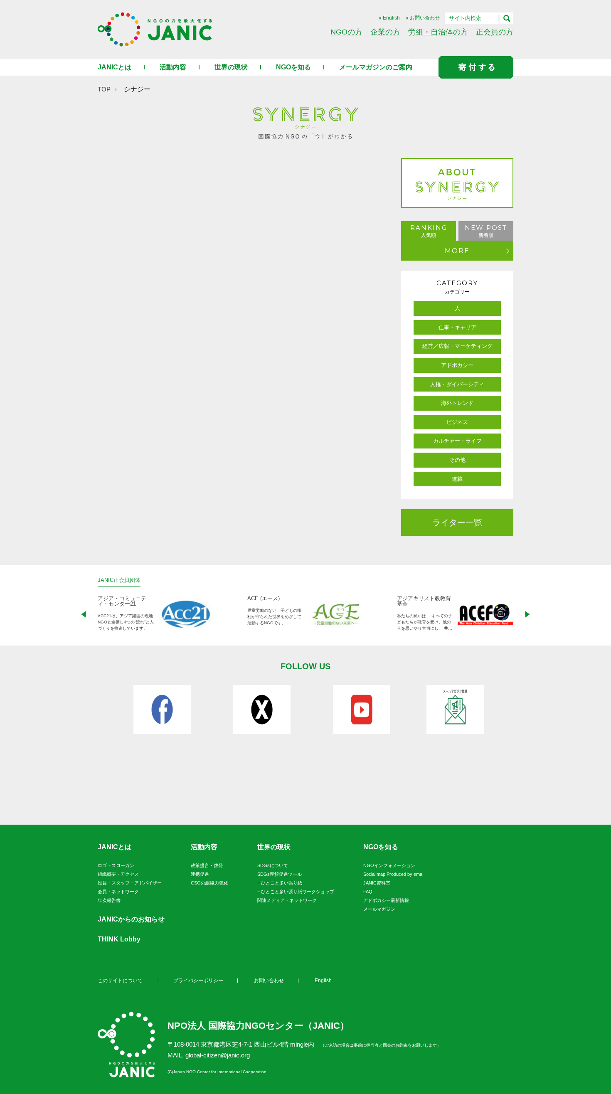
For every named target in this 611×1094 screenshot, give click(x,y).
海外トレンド (457, 403)
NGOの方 (346, 32)
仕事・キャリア (457, 327)
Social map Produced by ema (392, 874)
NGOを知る (293, 67)
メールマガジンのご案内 (375, 67)
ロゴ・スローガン (116, 865)
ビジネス (457, 422)
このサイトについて (120, 980)
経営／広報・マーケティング (457, 346)
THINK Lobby (119, 939)
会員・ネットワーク (118, 891)
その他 (457, 460)
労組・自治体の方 (438, 32)
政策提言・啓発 (207, 865)
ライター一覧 (457, 522)
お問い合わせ (425, 18)
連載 (457, 479)
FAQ (367, 891)
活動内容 (173, 67)
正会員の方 (494, 32)
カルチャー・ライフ (457, 441)
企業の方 (385, 32)
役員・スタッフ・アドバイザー (130, 882)
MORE (457, 251)
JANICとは (114, 67)
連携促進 (200, 874)
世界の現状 (231, 67)
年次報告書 (109, 900)
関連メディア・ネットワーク (287, 900)
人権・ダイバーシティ (457, 384)
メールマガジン (379, 909)
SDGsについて (272, 865)
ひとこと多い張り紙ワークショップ (297, 891)
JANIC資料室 (376, 882)
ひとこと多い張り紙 (281, 882)
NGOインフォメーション (389, 865)
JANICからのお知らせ (131, 919)
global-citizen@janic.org (217, 1055)
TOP (104, 89)
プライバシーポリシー (198, 980)
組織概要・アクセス (118, 874)
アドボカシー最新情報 (386, 900)
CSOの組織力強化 (209, 882)
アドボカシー (457, 365)
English (391, 18)
